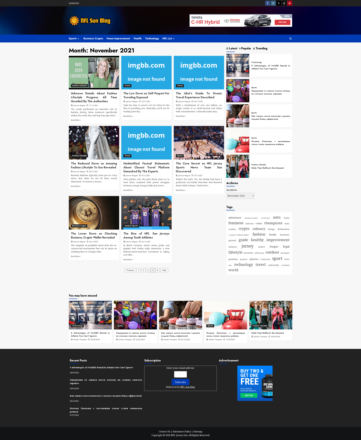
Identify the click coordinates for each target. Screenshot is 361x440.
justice (261, 246)
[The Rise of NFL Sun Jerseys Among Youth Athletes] (146, 213)
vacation (286, 265)
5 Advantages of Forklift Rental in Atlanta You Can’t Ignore (270, 67)
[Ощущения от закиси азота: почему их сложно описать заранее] (237, 90)
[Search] (290, 38)
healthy (257, 239)
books (287, 218)
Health (138, 38)
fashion (259, 234)
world (233, 270)
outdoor (272, 252)
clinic (287, 223)
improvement (278, 239)
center (259, 223)
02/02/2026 (140, 339)
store (287, 259)
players (254, 259)
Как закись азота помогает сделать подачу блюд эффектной (270, 118)
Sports (73, 38)
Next (164, 270)
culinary (258, 228)
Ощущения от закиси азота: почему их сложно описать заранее (270, 92)
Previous (130, 270)
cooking (232, 229)
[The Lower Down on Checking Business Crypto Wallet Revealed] (94, 213)
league (274, 246)
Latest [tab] (232, 48)
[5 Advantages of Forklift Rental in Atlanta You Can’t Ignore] (237, 65)
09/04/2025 (275, 336)
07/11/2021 (146, 175)
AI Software (265, 218)
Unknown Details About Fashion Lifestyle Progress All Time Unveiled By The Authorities (94, 97)
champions (273, 223)
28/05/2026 (95, 339)
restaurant (265, 259)
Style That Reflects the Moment (267, 168)
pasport (243, 259)
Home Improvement (118, 38)
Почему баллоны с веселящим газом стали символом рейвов (270, 143)
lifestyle (235, 252)
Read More (75, 120)
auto (277, 217)
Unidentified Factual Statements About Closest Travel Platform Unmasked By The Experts (146, 167)
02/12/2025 (185, 339)
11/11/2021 (93, 105)
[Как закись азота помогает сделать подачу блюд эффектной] (237, 115)
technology (243, 264)
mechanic (248, 252)
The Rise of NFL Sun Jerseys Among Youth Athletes (146, 236)
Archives (231, 190)
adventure (234, 217)
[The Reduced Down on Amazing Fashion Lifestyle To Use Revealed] (94, 143)
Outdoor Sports (131, 226)
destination (284, 229)
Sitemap (197, 431)
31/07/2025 (230, 339)
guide (243, 239)
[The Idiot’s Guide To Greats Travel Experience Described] (199, 72)
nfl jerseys (259, 253)
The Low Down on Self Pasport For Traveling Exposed (146, 95)
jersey (248, 246)
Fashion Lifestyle (79, 85)
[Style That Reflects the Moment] (237, 166)
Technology (152, 38)
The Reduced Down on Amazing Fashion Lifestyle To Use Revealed (94, 165)
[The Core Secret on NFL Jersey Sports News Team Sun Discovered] (199, 143)
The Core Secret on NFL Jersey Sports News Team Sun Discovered (199, 167)
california (249, 223)
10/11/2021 (146, 101)
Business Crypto (93, 38)
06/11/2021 (93, 241)
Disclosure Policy (182, 431)
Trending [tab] (261, 48)
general (232, 240)
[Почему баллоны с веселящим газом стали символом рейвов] (237, 140)
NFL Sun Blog (187, 387)
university (273, 265)
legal (286, 246)
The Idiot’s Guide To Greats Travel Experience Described (199, 95)
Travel (127, 85)
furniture (285, 234)
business (235, 222)
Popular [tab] (245, 48)
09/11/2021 (198, 101)
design (271, 229)
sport (277, 258)
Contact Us (164, 431)
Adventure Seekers (251, 218)
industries (232, 247)
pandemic (233, 259)
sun (230, 265)
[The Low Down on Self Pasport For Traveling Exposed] (146, 72)
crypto (244, 228)
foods (272, 234)
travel (261, 264)
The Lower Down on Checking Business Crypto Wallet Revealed (94, 236)
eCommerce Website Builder (238, 235)
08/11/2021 (93, 171)
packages (285, 253)
